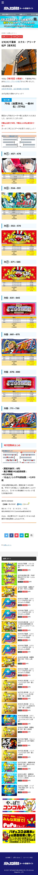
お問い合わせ (16, 857)
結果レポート (23, 14)
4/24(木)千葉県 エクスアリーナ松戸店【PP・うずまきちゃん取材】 (26, 635)
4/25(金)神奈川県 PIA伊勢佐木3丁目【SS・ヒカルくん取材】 (26, 577)
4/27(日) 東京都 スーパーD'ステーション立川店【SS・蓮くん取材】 (26, 694)
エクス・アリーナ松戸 (13, 81)
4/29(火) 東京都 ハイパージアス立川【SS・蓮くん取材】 (26, 682)
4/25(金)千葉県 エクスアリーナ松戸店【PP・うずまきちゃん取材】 (26, 612)
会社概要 (7, 857)
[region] (19, 22)
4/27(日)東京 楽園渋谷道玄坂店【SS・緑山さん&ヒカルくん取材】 (26, 764)
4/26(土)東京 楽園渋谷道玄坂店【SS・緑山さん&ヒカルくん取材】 (26, 776)
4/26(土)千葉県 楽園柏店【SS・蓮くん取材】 (26, 728)
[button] (19, 22)
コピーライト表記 (28, 857)
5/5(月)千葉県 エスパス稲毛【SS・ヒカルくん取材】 (26, 565)
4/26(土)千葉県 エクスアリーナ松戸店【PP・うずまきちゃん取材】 (26, 600)
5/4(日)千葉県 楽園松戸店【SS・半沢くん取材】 (26, 588)
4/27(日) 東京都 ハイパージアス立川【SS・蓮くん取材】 (26, 752)
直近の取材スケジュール (9, 14)
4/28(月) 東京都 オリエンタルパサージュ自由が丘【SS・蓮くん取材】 (26, 705)
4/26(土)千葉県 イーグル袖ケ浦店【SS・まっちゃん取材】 (26, 787)
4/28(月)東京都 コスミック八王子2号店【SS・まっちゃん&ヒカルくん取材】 (26, 718)
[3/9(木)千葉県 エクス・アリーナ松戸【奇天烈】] (22, 535)
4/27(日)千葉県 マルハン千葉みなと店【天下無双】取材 (26, 741)
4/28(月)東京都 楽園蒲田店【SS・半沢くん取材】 (26, 659)
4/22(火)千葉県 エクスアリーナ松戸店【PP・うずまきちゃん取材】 (26, 670)
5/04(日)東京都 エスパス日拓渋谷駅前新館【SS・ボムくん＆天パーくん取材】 (26, 624)
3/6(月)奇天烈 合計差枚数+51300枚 (15, 89)
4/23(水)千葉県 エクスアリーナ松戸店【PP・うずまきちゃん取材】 (26, 647)
